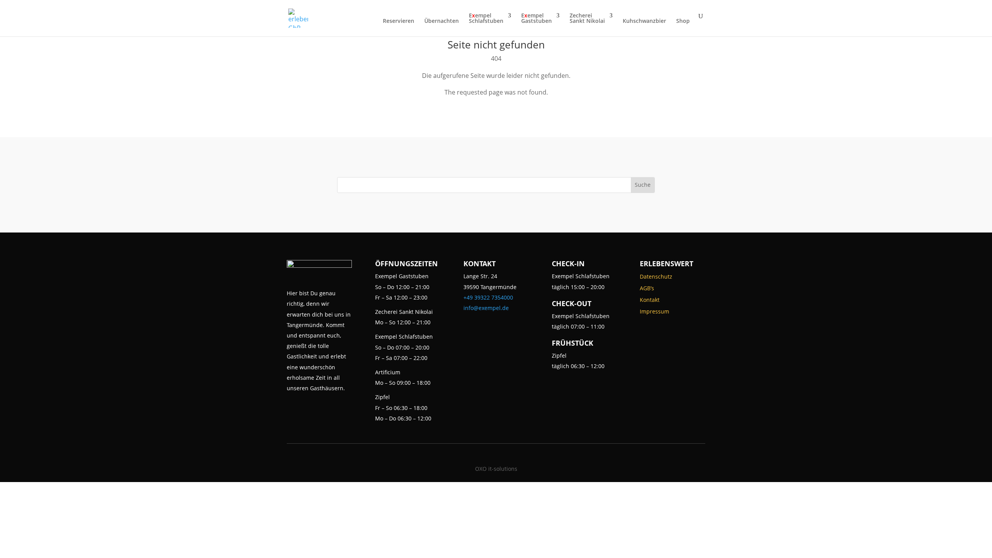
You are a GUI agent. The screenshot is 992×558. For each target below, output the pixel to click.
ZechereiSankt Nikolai (587, 18)
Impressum (654, 312)
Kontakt (650, 300)
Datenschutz (656, 277)
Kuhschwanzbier (644, 21)
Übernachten (441, 21)
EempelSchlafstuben (486, 18)
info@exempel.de (486, 308)
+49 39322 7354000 (488, 297)
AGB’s (647, 289)
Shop (683, 21)
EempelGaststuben (536, 18)
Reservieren (398, 21)
